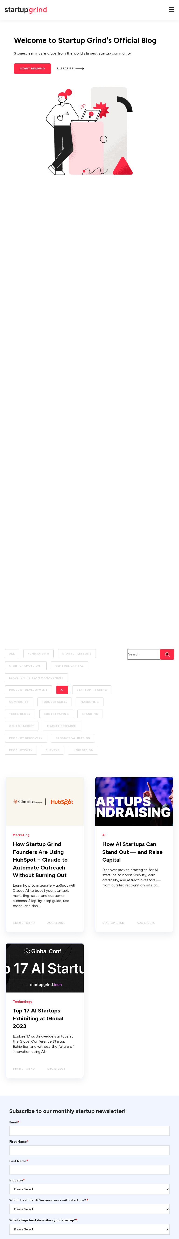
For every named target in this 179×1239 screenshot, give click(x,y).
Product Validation (72, 738)
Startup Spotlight (25, 665)
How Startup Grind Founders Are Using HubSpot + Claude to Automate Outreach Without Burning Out (40, 860)
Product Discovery (25, 738)
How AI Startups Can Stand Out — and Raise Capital (132, 852)
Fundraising (38, 653)
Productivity (20, 750)
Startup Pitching (92, 689)
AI (62, 689)
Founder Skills (54, 702)
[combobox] (143, 654)
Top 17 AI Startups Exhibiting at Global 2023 (38, 1018)
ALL (12, 653)
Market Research (61, 726)
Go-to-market (21, 726)
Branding (90, 714)
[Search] (167, 654)
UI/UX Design (82, 750)
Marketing (89, 702)
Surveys (52, 750)
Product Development (28, 689)
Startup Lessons (76, 653)
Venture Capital (69, 665)
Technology (20, 714)
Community (19, 702)
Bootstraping (56, 714)
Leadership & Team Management (36, 677)
